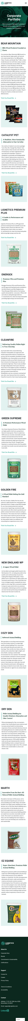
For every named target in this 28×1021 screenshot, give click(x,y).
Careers (3, 977)
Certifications (4, 962)
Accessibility (4, 990)
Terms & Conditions (6, 987)
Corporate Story (5, 953)
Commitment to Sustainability (9, 959)
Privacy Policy (5, 980)
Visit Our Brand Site (7, 98)
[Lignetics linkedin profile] (5, 1010)
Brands (3, 956)
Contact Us (4, 974)
